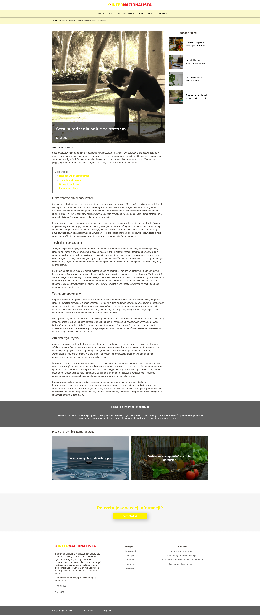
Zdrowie (161, 14)
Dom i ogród (145, 14)
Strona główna (59, 20)
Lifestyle (113, 14)
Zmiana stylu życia (68, 188)
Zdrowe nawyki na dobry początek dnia (196, 44)
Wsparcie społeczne (69, 184)
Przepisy (99, 14)
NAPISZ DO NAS (130, 516)
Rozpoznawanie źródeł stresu (74, 176)
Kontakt (59, 591)
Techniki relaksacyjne (70, 180)
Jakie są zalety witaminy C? (182, 564)
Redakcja (60, 585)
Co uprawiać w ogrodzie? (182, 551)
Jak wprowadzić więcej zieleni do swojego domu (194, 79)
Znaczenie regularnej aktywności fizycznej (196, 96)
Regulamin (108, 610)
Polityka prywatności (62, 610)
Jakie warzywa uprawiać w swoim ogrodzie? (169, 458)
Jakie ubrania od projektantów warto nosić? (182, 560)
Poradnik (129, 14)
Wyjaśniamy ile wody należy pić (90, 458)
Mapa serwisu (87, 610)
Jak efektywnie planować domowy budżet (195, 62)
